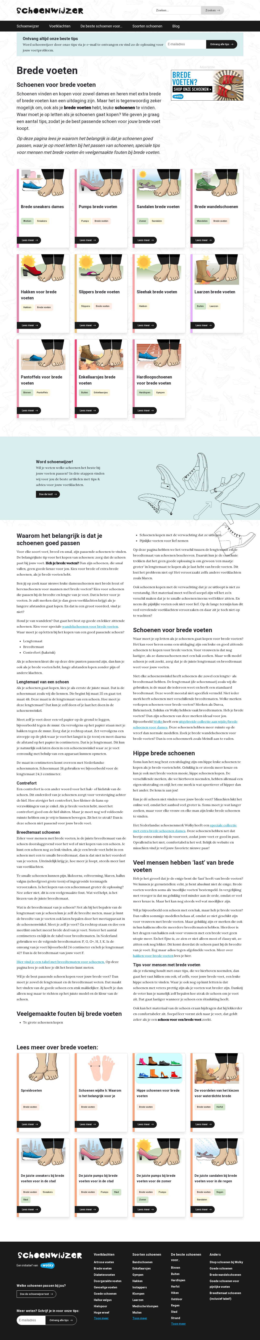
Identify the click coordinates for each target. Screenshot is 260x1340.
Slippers (85, 306)
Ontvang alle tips (219, 44)
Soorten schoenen (147, 26)
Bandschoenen (142, 1262)
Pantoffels (42, 392)
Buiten (200, 306)
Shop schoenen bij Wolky (226, 1262)
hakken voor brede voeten (153, 956)
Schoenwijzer (28, 26)
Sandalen (157, 221)
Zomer (142, 221)
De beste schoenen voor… (101, 26)
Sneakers (42, 221)
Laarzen (214, 306)
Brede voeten (101, 221)
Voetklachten (59, 26)
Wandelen (202, 221)
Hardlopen (144, 392)
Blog (176, 26)
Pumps (85, 221)
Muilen (137, 1312)
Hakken (27, 307)
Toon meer (101, 1318)
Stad (25, 1199)
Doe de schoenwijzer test (34, 1294)
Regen (220, 1192)
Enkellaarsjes (101, 392)
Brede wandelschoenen (225, 1274)
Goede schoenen (105, 1293)
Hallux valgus (103, 1300)
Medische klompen (145, 1306)
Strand (175, 1318)
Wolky (158, 721)
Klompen (138, 1293)
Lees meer (28, 240)
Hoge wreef (101, 1312)
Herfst (220, 1107)
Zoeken (210, 10)
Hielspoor (100, 1306)
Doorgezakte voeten (107, 1281)
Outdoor (176, 1299)
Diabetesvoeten (104, 1274)
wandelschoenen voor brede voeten (90, 626)
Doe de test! (46, 494)
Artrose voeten (104, 1262)
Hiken (175, 1292)
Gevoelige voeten (105, 1287)
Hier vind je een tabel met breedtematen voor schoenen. (61, 962)
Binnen (27, 392)
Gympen (160, 392)
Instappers (139, 1287)
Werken (27, 221)
